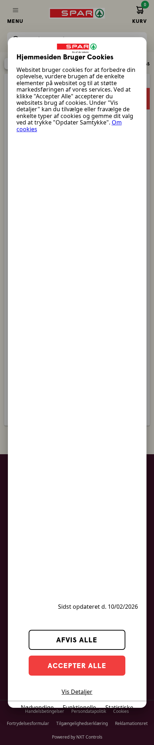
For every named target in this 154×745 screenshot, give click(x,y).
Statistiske (119, 707)
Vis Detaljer (77, 692)
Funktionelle (79, 707)
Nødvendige (37, 707)
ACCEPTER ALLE (77, 665)
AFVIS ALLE (76, 640)
